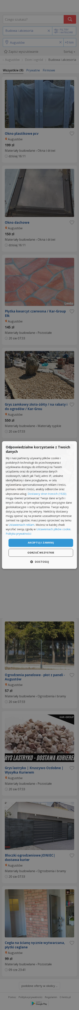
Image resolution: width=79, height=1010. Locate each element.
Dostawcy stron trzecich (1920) (47, 494)
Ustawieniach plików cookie (53, 529)
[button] (39, 562)
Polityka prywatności (18, 534)
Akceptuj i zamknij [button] (41, 542)
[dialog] (39, 505)
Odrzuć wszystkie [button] (40, 552)
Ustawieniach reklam (21, 525)
